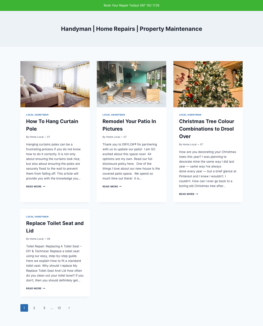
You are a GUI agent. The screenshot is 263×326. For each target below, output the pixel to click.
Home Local (36, 136)
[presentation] (55, 84)
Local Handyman (37, 114)
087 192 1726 (149, 5)
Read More (35, 186)
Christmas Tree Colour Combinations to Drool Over (206, 128)
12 (59, 308)
